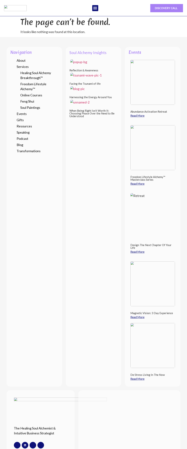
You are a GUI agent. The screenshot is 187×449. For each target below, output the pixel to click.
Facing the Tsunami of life (85, 83)
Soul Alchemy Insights (87, 52)
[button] (95, 8)
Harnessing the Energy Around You (90, 97)
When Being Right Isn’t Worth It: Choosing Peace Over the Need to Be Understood (92, 113)
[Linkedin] (25, 445)
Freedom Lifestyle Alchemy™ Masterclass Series (147, 178)
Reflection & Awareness (83, 70)
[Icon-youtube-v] (40, 445)
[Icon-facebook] (17, 445)
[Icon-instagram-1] (33, 445)
